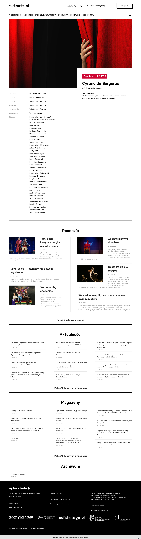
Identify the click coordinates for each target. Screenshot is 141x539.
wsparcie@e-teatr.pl (97, 505)
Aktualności (15, 15)
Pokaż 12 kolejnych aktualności (70, 388)
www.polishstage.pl (15, 507)
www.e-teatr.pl (14, 503)
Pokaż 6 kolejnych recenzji (70, 320)
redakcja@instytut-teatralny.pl (60, 499)
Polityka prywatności (38, 528)
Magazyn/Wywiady (45, 15)
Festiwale (75, 15)
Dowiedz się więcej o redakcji (59, 504)
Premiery (63, 15)
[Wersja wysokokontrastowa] (75, 6)
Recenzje (28, 15)
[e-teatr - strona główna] (19, 7)
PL (81, 5)
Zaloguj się (124, 6)
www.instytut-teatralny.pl (99, 510)
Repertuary (88, 15)
